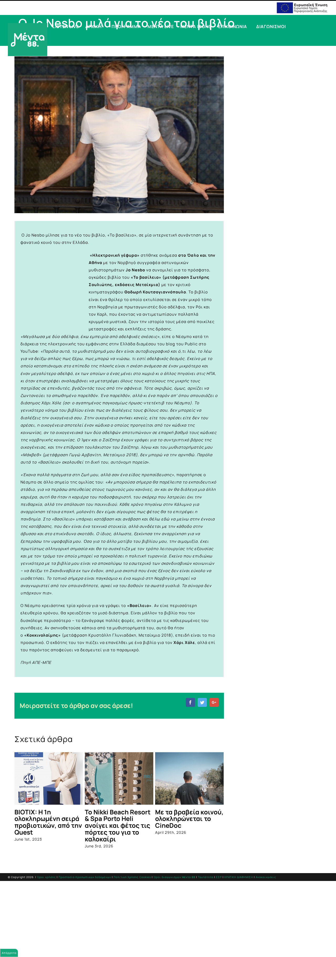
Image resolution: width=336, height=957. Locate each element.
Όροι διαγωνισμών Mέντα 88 (174, 877)
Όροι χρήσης (46, 877)
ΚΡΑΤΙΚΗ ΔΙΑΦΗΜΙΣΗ (238, 877)
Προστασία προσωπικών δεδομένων (85, 877)
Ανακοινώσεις (266, 877)
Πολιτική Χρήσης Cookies (132, 877)
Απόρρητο (9, 953)
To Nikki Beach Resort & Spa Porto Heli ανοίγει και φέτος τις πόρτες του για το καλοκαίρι (117, 825)
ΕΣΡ (219, 877)
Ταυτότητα (205, 877)
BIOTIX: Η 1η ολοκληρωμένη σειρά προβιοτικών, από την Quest (48, 822)
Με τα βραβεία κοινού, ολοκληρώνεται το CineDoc (189, 819)
